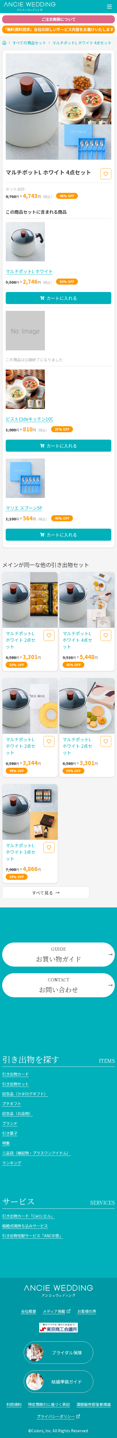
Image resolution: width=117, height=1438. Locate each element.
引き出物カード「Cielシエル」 (28, 1216)
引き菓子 (9, 1133)
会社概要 (28, 1311)
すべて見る (42, 892)
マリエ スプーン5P (24, 508)
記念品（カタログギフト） (25, 1093)
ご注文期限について (58, 19)
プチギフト (11, 1103)
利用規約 (13, 1404)
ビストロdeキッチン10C (29, 419)
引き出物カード (15, 1074)
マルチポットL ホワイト (29, 271)
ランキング (11, 1162)
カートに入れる (62, 298)
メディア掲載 (54, 1311)
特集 (6, 1143)
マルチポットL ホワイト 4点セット (82, 42)
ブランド (9, 1123)
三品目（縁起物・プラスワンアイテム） (36, 1153)
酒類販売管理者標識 (93, 1404)
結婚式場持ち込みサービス (25, 1225)
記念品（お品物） (17, 1113)
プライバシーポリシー (56, 1416)
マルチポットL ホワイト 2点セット (20, 640)
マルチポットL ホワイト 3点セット (20, 852)
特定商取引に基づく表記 (49, 1404)
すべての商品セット (29, 42)
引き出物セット (15, 1084)
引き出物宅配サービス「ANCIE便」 (32, 1235)
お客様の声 (86, 1311)
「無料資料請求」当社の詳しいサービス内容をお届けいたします (58, 29)
